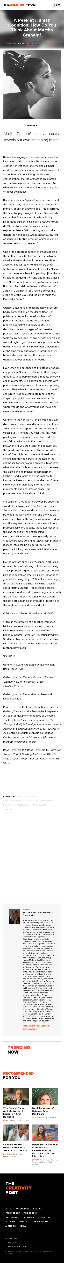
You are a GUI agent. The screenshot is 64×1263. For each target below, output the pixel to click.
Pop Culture (22, 1209)
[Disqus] (32, 860)
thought (8, 809)
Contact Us (11, 1238)
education (32, 801)
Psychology (12, 1217)
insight (7, 805)
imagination (47, 801)
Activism (10, 1222)
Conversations (39, 1222)
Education (44, 1217)
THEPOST (18, 1188)
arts (20, 796)
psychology (38, 805)
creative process (13, 801)
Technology (12, 1213)
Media (22, 1226)
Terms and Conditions (16, 1246)
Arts (8, 1209)
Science (37, 1209)
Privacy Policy (12, 1242)
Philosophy (30, 1213)
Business (29, 1217)
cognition (31, 796)
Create (23, 1222)
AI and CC (10, 1226)
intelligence (21, 805)
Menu (57, 5)
